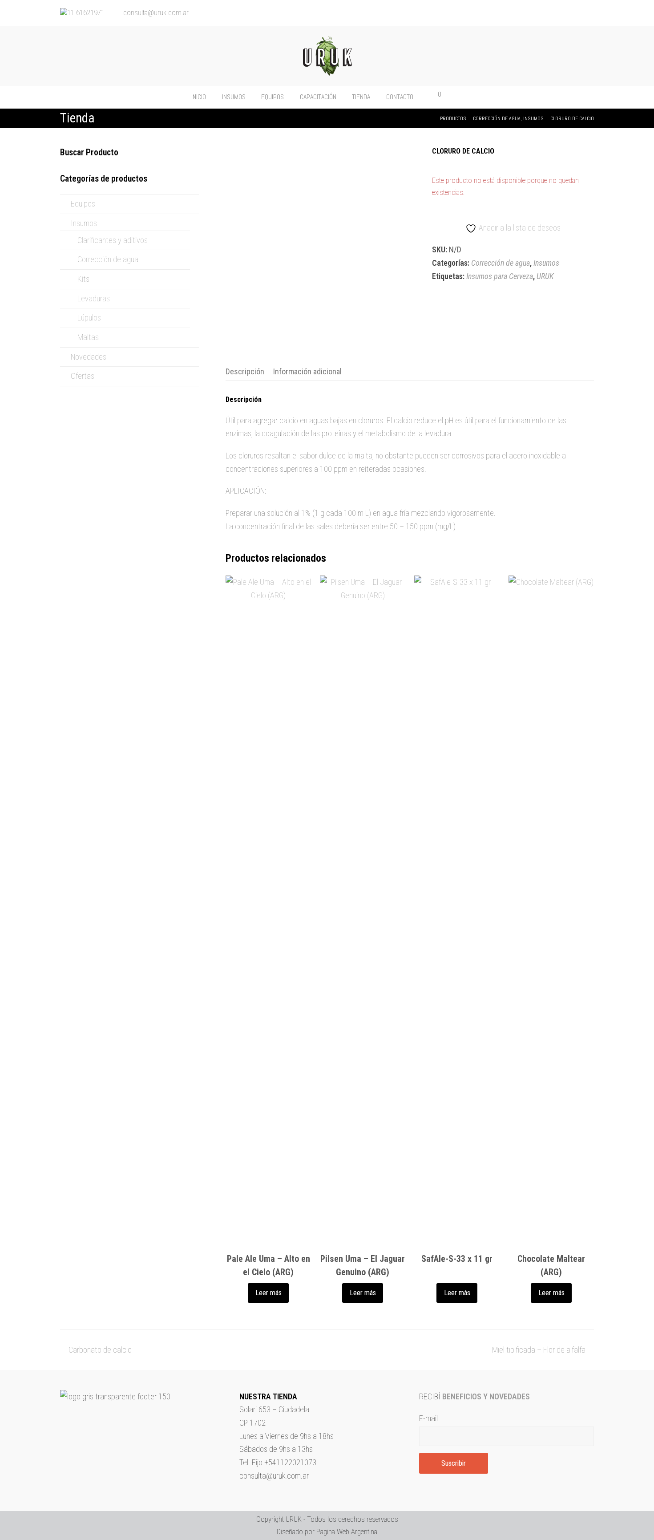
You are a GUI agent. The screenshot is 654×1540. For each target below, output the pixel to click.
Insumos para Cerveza (499, 276)
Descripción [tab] (245, 371)
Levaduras (93, 298)
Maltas (88, 337)
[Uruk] (327, 56)
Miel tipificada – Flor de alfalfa (538, 1349)
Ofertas (82, 376)
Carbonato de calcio (100, 1349)
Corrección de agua (500, 262)
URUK (545, 276)
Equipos (83, 203)
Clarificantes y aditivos (112, 240)
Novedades (88, 356)
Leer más (268, 1293)
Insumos (546, 262)
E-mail (428, 1418)
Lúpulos (89, 317)
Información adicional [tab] (307, 371)
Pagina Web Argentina (346, 1532)
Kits (83, 279)
